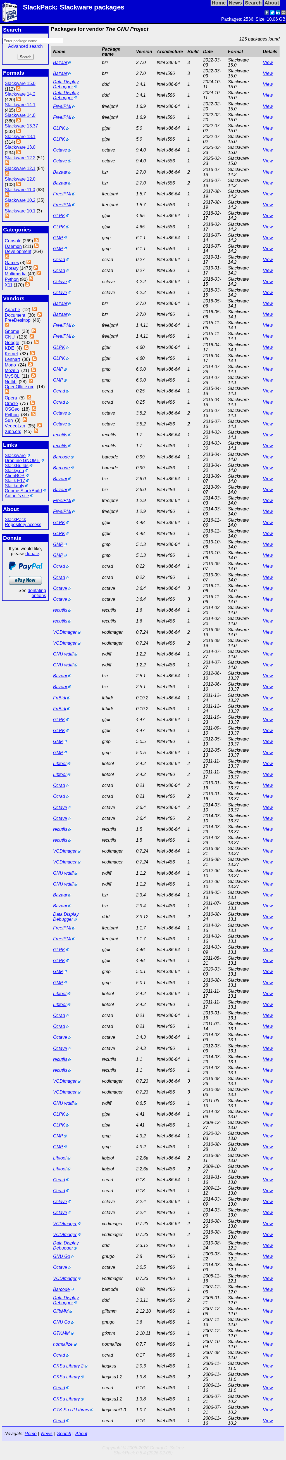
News (47, 1433)
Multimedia (16, 273)
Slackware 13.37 (21, 126)
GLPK (59, 128)
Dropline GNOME (22, 460)
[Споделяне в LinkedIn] (278, 13)
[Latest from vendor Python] (33, 414)
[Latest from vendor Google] (36, 342)
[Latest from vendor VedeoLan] (39, 425)
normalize (63, 1344)
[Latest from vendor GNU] (32, 337)
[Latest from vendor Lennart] (34, 359)
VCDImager (65, 632)
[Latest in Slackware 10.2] (7, 205)
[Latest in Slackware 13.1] (18, 142)
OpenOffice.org (20, 386)
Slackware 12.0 (20, 179)
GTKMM (61, 1333)
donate (32, 553)
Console (13, 240)
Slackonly (14, 485)
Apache (12, 309)
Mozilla (12, 370)
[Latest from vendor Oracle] (32, 403)
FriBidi (59, 697)
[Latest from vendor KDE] (26, 348)
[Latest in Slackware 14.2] (18, 99)
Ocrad (59, 259)
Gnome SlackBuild (23, 490)
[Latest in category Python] (31, 279)
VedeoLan (15, 425)
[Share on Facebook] (266, 13)
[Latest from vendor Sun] (25, 420)
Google (12, 342)
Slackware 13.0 (20, 147)
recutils (60, 434)
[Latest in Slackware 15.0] (18, 89)
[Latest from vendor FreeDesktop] (7, 325)
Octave (60, 150)
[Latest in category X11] (27, 285)
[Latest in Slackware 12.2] (7, 163)
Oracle (11, 403)
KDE (9, 348)
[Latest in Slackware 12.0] (18, 184)
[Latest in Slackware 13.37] (18, 131)
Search (64, 1433)
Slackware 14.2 (20, 94)
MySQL (12, 376)
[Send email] (283, 13)
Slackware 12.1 (20, 168)
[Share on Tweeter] (272, 13)
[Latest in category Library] (36, 268)
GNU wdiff (63, 654)
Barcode (61, 457)
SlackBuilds (16, 465)
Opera (11, 398)
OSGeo (12, 409)
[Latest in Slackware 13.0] (18, 152)
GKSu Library (66, 1376)
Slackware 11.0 (20, 189)
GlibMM (60, 1311)
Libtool (59, 763)
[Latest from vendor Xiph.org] (36, 431)
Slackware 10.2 (20, 200)
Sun (9, 420)
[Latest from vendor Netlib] (31, 381)
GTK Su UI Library (71, 1409)
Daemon (13, 246)
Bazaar (60, 62)
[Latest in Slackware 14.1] (18, 110)
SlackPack (15, 519)
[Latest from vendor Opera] (29, 398)
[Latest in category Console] (36, 240)
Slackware (15, 455)
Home (31, 1433)
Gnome (12, 331)
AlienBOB (15, 475)
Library (11, 268)
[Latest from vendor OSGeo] (34, 409)
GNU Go (61, 1256)
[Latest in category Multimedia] (39, 273)
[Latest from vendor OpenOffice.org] (7, 392)
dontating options (37, 593)
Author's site (17, 495)
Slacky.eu (14, 470)
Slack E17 (15, 480)
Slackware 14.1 (20, 104)
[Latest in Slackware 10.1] (7, 216)
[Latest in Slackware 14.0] (18, 121)
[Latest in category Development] (7, 257)
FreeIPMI (62, 106)
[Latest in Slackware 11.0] (7, 195)
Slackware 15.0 (20, 83)
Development (18, 251)
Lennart (12, 359)
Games (12, 262)
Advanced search (25, 46)
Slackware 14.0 (20, 115)
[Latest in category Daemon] (36, 246)
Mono (10, 365)
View (268, 62)
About (81, 1433)
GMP (58, 237)
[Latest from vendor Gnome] (34, 331)
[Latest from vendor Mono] (30, 365)
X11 (9, 285)
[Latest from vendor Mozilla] (33, 370)
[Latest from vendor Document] (39, 315)
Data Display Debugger (66, 84)
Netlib (10, 381)
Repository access (23, 524)
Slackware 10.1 (20, 211)
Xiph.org (13, 431)
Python (12, 279)
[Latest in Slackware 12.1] (7, 174)
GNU (10, 337)
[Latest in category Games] (29, 262)
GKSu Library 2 (68, 1366)
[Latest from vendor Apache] (34, 309)
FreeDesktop (17, 320)
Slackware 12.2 (20, 157)
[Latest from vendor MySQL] (33, 376)
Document (15, 315)
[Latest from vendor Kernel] (32, 353)
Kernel (11, 353)
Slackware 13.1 (20, 136)
